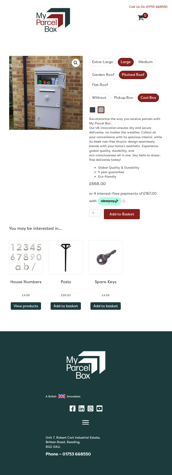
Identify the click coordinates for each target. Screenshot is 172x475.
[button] (76, 63)
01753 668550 (157, 7)
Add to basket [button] (66, 306)
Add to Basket (122, 214)
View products (26, 306)
